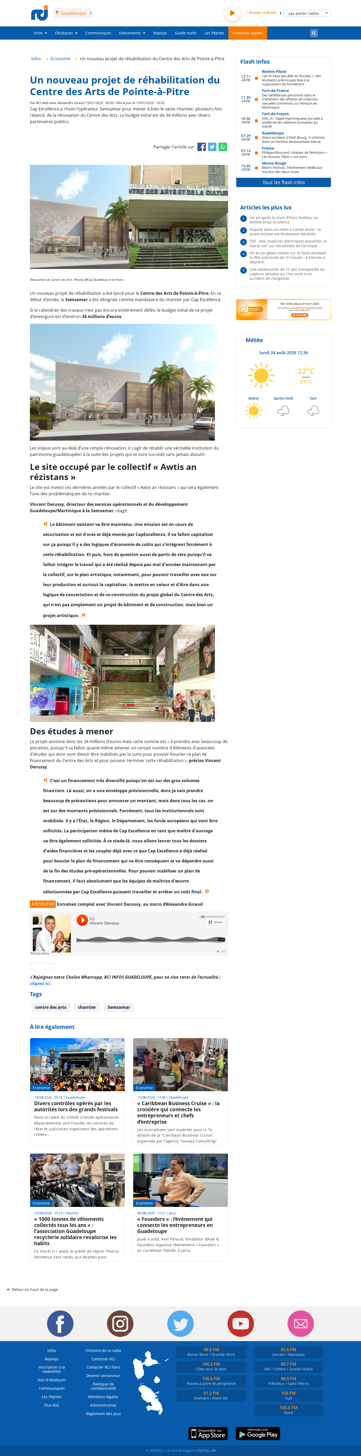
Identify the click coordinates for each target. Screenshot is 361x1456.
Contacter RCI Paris (103, 1367)
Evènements (130, 32)
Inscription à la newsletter (52, 1369)
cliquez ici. (40, 983)
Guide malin (186, 32)
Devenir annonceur (103, 1375)
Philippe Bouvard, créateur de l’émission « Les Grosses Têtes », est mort (294, 154)
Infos (38, 32)
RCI (32, 963)
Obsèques (64, 32)
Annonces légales (247, 32)
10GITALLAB (205, 1450)
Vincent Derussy (45, 963)
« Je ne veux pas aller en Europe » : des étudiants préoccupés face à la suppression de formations (291, 79)
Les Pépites (214, 32)
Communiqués (98, 32)
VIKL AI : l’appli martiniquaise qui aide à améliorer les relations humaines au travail (292, 122)
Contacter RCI (103, 1358)
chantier (87, 1007)
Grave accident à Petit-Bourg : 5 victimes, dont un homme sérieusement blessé (293, 139)
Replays (160, 32)
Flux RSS (51, 1405)
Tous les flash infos (283, 182)
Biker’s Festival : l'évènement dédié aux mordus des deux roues (292, 169)
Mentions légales (103, 1396)
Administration (103, 1405)
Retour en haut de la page (35, 1289)
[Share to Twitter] (212, 147)
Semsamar (119, 1007)
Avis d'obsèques (52, 1379)
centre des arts (50, 1007)
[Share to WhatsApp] (223, 147)
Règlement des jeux (103, 1413)
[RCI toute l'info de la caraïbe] (39, 13)
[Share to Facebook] (201, 147)
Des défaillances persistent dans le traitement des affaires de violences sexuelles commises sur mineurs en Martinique (290, 101)
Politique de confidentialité (103, 1386)
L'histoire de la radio (103, 1350)
